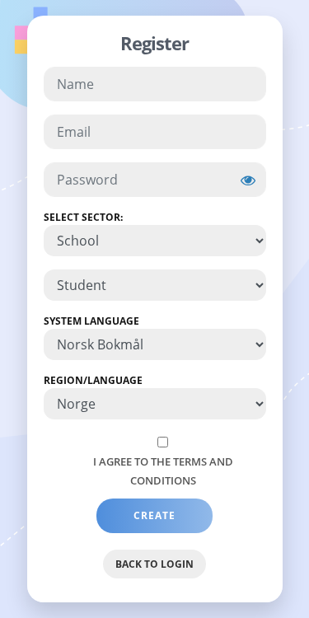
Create (154, 515)
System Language (91, 321)
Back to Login (154, 564)
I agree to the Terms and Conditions (163, 471)
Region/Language (93, 380)
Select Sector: (83, 217)
